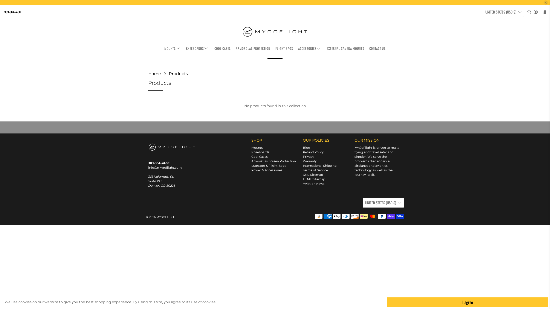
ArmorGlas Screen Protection (273, 161)
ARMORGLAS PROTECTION (253, 48)
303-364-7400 (12, 12)
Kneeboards (260, 152)
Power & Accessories (266, 170)
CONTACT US (377, 48)
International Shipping (320, 166)
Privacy (308, 157)
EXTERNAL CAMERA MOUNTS (345, 48)
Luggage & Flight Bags (268, 166)
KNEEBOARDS (195, 48)
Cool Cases (259, 157)
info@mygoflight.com (165, 168)
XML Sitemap (313, 175)
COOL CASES (222, 48)
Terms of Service (315, 170)
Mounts (257, 148)
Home (154, 74)
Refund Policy (313, 152)
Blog (306, 148)
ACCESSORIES (307, 48)
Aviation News (313, 184)
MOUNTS (170, 48)
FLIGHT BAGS (284, 48)
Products (178, 74)
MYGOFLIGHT (166, 217)
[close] (546, 2)
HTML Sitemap (314, 179)
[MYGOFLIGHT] (275, 32)
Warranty (310, 161)
